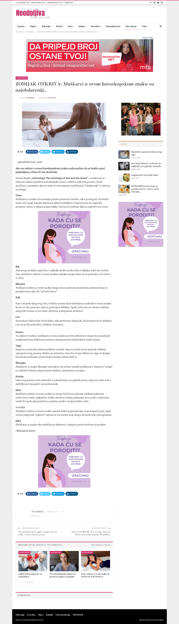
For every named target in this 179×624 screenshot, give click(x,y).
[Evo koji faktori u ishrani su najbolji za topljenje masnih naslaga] (124, 166)
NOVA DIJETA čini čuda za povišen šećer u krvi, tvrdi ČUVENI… (145, 189)
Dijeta (33, 26)
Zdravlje (46, 26)
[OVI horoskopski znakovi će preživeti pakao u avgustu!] (64, 561)
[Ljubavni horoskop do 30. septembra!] (32, 561)
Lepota (20, 26)
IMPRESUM (78, 615)
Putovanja (20, 615)
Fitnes (40, 615)
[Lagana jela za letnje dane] (124, 178)
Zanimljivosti (113, 26)
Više (144, 26)
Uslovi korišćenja (63, 615)
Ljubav (81, 26)
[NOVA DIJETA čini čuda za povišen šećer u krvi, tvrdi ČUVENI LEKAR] (124, 189)
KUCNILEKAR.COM (22, 3)
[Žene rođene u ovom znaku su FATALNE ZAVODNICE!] (95, 561)
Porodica (95, 26)
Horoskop (131, 26)
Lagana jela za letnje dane (144, 175)
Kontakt (49, 615)
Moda (59, 26)
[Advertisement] (115, 13)
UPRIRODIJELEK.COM (55, 3)
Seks (70, 26)
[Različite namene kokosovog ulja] (124, 154)
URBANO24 (69, 3)
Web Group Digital (157, 620)
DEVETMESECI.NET (38, 3)
